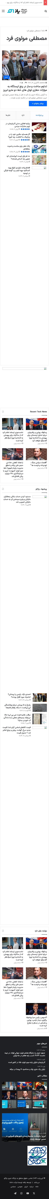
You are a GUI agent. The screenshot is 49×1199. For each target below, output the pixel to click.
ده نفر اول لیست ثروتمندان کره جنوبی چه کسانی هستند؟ (18, 157)
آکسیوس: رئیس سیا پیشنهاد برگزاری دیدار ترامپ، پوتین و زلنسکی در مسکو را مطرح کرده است (36, 1021)
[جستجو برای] (45, 12)
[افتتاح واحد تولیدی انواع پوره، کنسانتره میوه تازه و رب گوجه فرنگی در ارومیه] (39, 265)
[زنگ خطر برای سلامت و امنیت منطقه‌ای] (39, 149)
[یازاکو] (17, 11)
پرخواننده (39, 115)
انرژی (26, 1186)
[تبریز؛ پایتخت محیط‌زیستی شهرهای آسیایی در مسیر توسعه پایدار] (24, 1104)
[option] (24, 1127)
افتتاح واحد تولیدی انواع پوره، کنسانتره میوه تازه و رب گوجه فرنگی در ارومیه (17, 170)
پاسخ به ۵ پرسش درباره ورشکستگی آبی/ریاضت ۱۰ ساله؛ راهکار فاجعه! (17, 706)
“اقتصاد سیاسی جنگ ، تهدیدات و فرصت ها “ (26, 2)
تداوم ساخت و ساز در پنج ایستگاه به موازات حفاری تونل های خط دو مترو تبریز (25, 88)
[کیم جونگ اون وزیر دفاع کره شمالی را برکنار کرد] (40, 1086)
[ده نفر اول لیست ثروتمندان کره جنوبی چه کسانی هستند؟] (39, 160)
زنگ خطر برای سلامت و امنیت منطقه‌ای (18, 147)
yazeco (42, 83)
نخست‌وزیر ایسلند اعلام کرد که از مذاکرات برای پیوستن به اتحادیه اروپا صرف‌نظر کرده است (12, 436)
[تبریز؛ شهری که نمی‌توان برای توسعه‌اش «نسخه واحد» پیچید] (9, 1104)
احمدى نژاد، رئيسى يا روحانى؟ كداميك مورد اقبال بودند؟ (19, 696)
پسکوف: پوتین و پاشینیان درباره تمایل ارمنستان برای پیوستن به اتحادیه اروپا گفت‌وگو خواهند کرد (37, 436)
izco (11, 1182)
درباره (32, 1186)
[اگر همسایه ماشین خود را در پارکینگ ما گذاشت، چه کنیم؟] (39, 138)
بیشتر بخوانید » (38, 103)
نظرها (8, 115)
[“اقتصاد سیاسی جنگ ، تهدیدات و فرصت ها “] (36, 454)
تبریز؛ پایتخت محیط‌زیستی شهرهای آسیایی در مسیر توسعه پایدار (26, 1138)
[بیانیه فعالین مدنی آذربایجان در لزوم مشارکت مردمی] (39, 126)
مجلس (13, 1186)
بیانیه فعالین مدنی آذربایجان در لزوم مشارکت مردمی (18, 125)
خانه (43, 31)
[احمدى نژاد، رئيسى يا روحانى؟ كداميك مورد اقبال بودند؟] (40, 697)
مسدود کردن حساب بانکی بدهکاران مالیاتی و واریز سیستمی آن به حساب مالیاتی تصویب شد (17, 499)
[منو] (3, 12)
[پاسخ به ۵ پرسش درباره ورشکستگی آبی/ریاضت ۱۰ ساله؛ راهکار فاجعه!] (40, 708)
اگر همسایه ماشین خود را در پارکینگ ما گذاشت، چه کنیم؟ (19, 135)
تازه (23, 115)
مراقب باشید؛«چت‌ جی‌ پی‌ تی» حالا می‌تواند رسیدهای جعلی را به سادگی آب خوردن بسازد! (17, 718)
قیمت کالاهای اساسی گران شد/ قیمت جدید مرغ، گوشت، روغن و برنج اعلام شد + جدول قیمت (17, 730)
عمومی (20, 1186)
